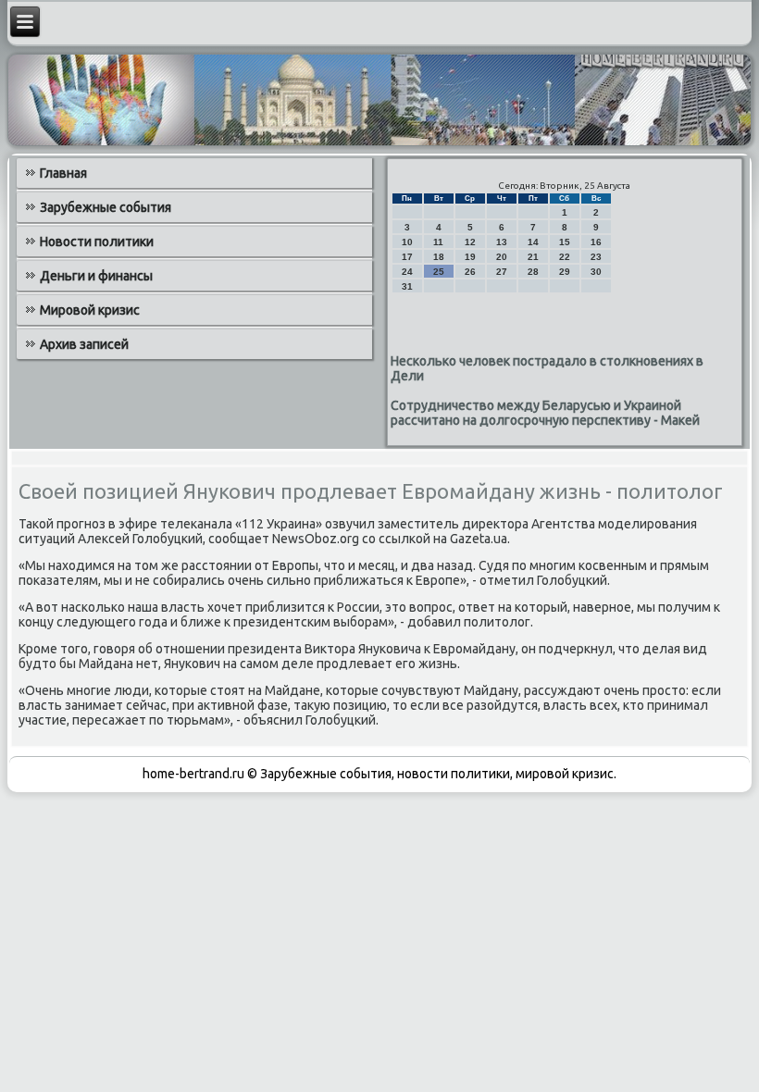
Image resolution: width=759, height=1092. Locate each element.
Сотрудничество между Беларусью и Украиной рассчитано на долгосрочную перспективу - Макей (545, 413)
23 (596, 257)
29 (564, 272)
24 (407, 272)
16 (596, 242)
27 (501, 272)
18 (438, 257)
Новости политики (97, 241)
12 (470, 242)
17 (407, 257)
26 (470, 272)
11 (438, 242)
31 (407, 286)
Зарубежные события (105, 207)
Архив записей (84, 344)
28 (533, 272)
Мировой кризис (90, 310)
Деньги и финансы (96, 275)
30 (596, 272)
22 (564, 257)
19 (470, 257)
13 (501, 242)
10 (407, 242)
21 (533, 257)
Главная (63, 173)
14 (533, 242)
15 (564, 242)
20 (501, 257)
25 (438, 272)
